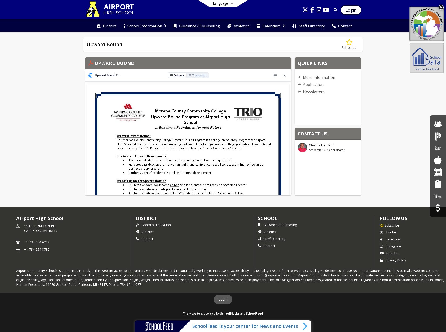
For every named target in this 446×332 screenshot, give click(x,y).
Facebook (393, 239)
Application (313, 84)
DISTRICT (146, 218)
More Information (319, 77)
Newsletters (314, 91)
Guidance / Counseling (280, 225)
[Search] (334, 10)
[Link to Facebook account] (312, 10)
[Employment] (438, 124)
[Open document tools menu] (275, 75)
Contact (147, 239)
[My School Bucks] (438, 148)
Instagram (393, 246)
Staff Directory (274, 239)
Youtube (392, 253)
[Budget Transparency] (438, 208)
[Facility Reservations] (438, 172)
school (267, 218)
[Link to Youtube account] (326, 10)
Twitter (391, 232)
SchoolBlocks (229, 313)
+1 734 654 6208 (36, 242)
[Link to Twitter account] (305, 10)
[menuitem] (106, 26)
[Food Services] (438, 160)
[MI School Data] (438, 195)
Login (223, 299)
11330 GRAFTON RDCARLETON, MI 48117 (40, 228)
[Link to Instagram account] (319, 10)
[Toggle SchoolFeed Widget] (305, 326)
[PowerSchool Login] (438, 136)
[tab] (177, 75)
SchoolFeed (254, 313)
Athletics (147, 232)
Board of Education (156, 225)
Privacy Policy (396, 260)
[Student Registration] (438, 184)
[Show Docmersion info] (90, 75)
